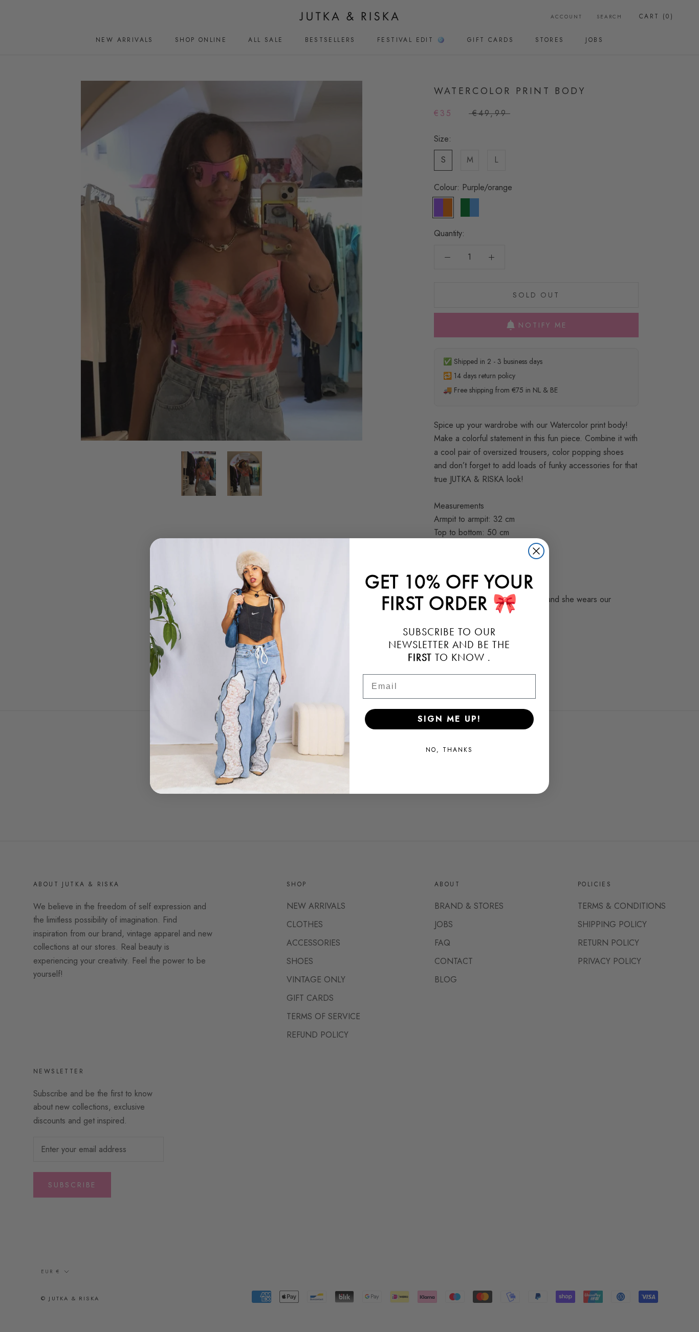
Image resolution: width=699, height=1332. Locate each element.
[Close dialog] (536, 551)
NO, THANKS (449, 749)
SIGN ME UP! (449, 719)
